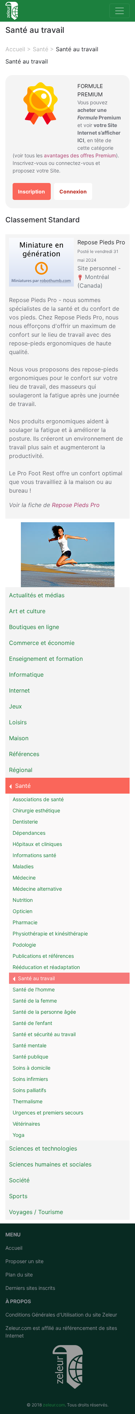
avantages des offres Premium (80, 155)
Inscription (31, 191)
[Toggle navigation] (119, 11)
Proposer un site (24, 1261)
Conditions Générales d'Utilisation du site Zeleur (61, 1315)
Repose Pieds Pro (76, 505)
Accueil (13, 1248)
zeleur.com (54, 1405)
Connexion (73, 191)
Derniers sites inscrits (30, 1288)
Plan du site (19, 1274)
